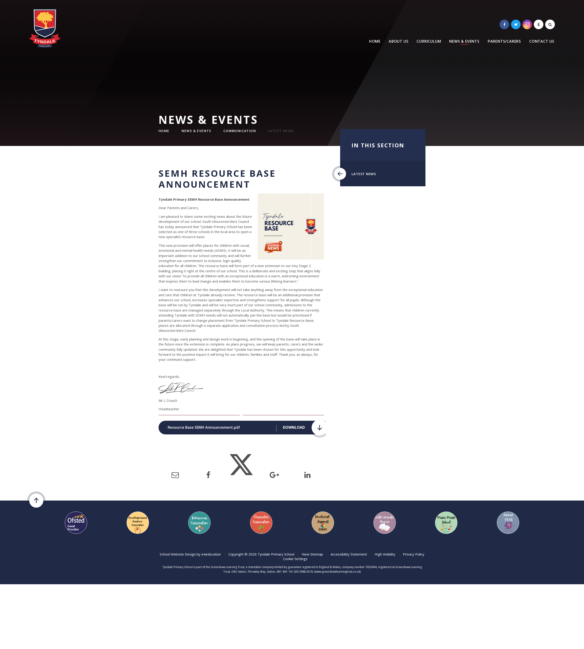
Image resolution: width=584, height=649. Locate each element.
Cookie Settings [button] (295, 558)
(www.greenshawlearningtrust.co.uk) (337, 572)
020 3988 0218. (303, 572)
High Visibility (385, 554)
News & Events (196, 131)
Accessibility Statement (349, 554)
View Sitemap (312, 554)
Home (164, 131)
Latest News (280, 131)
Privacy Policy (413, 554)
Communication (239, 131)
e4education (211, 554)
